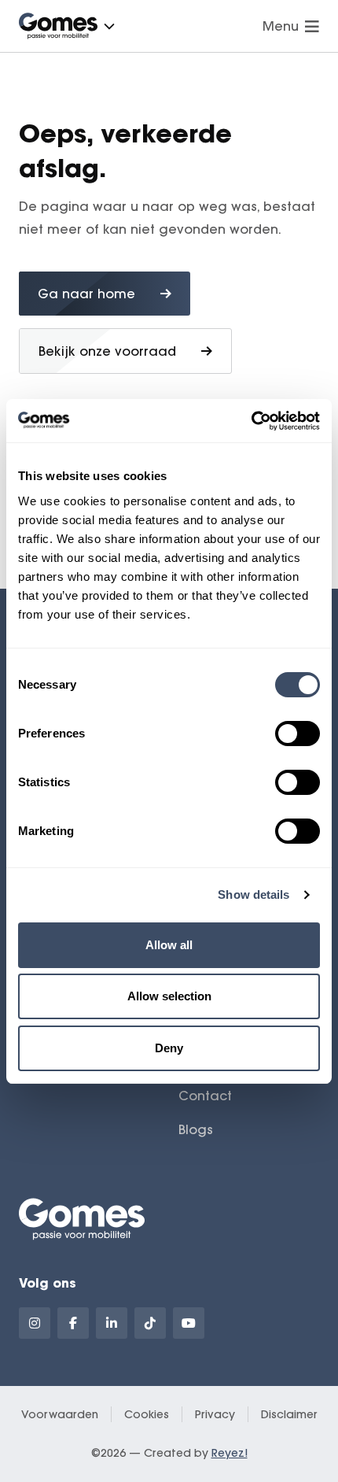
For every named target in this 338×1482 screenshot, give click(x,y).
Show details (253, 894)
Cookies (146, 1414)
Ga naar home (86, 293)
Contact (205, 1095)
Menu (281, 26)
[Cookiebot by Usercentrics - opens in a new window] (251, 421)
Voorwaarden (59, 1414)
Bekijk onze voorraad (107, 351)
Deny (169, 1048)
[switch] (297, 733)
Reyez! (229, 1453)
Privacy (215, 1414)
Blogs (195, 1129)
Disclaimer (289, 1414)
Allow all (169, 945)
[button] (109, 25)
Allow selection (169, 996)
